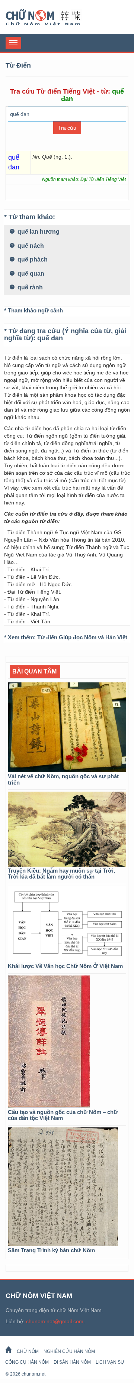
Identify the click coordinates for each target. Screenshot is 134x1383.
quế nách (30, 246)
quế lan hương (38, 231)
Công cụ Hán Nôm (27, 1362)
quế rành (29, 287)
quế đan (50, 338)
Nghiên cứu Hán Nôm (69, 1351)
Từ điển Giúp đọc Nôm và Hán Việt (82, 637)
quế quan (30, 273)
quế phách (32, 259)
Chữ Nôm (52, 17)
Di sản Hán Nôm (72, 1362)
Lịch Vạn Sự (110, 1362)
